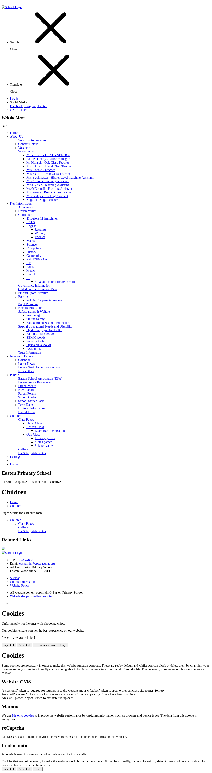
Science (31, 244)
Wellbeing (33, 315)
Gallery (23, 449)
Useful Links (26, 412)
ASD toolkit (34, 348)
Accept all (25, 645)
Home (14, 132)
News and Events (21, 356)
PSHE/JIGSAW (37, 259)
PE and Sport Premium (33, 293)
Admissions (26, 207)
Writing (40, 233)
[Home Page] (12, 7)
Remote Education (30, 308)
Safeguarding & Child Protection (47, 322)
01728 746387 (25, 560)
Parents (14, 375)
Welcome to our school (33, 140)
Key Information (21, 203)
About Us (16, 136)
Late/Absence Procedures (35, 382)
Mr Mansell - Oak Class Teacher (47, 162)
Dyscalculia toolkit (38, 345)
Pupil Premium (28, 304)
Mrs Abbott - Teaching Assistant (47, 181)
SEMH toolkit (35, 337)
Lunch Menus (27, 386)
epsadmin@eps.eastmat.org (37, 563)
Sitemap (15, 578)
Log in (14, 98)
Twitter (42, 106)
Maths (30, 240)
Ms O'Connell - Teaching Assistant (49, 188)
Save (38, 769)
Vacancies (24, 147)
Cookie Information (23, 581)
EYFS (30, 222)
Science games (44, 445)
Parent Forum (27, 393)
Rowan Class (35, 427)
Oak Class (33, 434)
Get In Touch (18, 110)
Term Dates (25, 404)
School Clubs (27, 397)
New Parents (26, 389)
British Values (27, 211)
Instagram (30, 106)
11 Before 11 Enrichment (42, 218)
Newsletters (26, 371)
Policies (23, 296)
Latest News (26, 363)
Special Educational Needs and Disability (45, 326)
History (31, 252)
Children (15, 416)
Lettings (15, 457)
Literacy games (45, 438)
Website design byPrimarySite (31, 596)
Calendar (24, 360)
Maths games (43, 442)
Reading (40, 229)
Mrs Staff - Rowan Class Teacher (48, 173)
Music (30, 270)
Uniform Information (32, 408)
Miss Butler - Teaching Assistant (47, 185)
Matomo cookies (23, 715)
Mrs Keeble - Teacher (40, 170)
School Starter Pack (31, 401)
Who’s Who (26, 151)
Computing (33, 248)
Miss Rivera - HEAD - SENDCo (48, 155)
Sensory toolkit (36, 341)
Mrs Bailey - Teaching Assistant (47, 196)
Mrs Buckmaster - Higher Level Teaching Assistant (59, 177)
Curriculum (25, 214)
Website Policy (19, 585)
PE (28, 278)
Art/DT (31, 267)
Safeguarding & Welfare (34, 311)
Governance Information (34, 285)
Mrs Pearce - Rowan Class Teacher (49, 192)
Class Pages (26, 419)
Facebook (16, 106)
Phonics (40, 237)
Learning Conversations (50, 430)
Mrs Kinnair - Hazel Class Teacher (49, 166)
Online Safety (35, 319)
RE (28, 263)
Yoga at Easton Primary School (55, 281)
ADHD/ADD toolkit (40, 334)
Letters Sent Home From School (39, 367)
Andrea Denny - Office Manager (47, 159)
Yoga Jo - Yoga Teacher (42, 200)
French (31, 274)
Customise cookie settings (51, 645)
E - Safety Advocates (32, 453)
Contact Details (28, 144)
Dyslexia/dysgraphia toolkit (44, 330)
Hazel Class (34, 423)
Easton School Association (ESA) (40, 378)
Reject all (8, 645)
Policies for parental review (44, 300)
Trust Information (29, 352)
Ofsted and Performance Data (37, 289)
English (31, 226)
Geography (33, 255)
